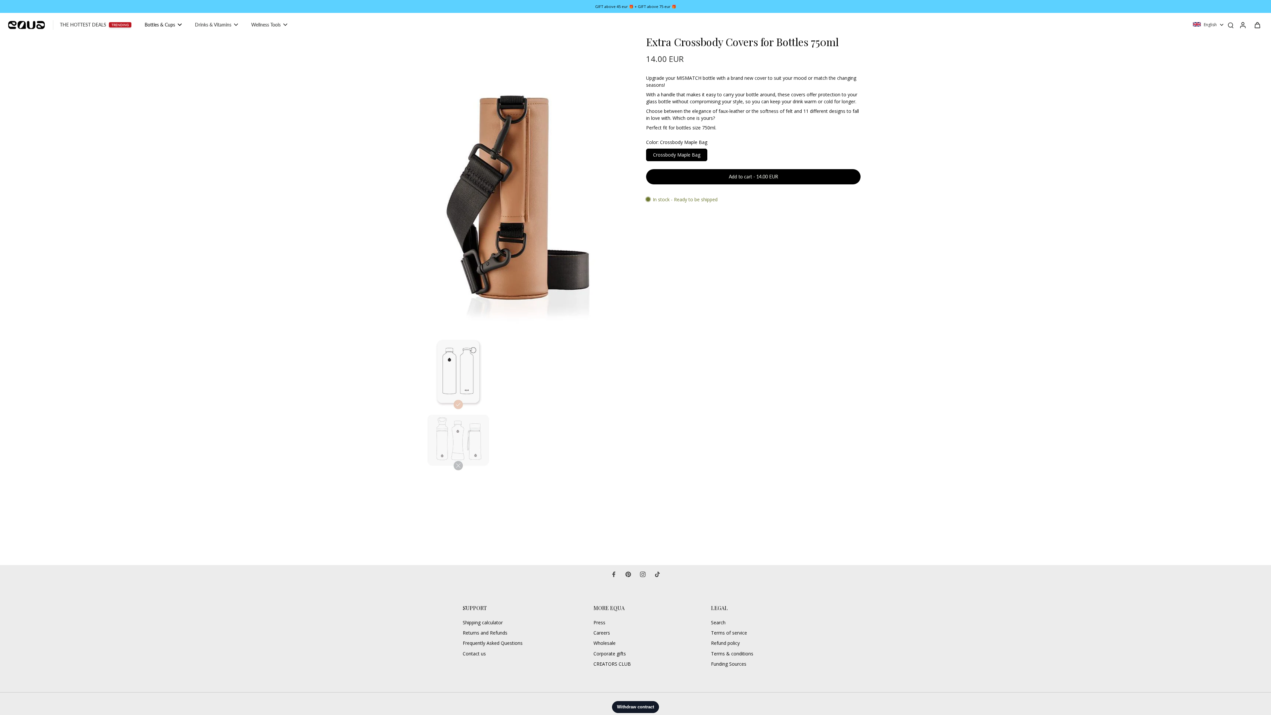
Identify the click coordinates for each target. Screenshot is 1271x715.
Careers (601, 633)
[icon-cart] (1257, 24)
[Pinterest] (628, 574)
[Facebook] (613, 574)
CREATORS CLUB (612, 664)
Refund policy (725, 643)
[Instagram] (643, 574)
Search (718, 622)
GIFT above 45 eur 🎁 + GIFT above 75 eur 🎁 (635, 6)
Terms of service (729, 633)
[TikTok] (657, 574)
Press (599, 622)
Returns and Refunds (485, 633)
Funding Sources (728, 664)
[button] (753, 176)
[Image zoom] (514, 182)
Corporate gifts (609, 653)
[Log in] (1242, 24)
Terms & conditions (732, 653)
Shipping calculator (483, 622)
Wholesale (604, 643)
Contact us (474, 653)
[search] (1230, 24)
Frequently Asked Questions (493, 643)
